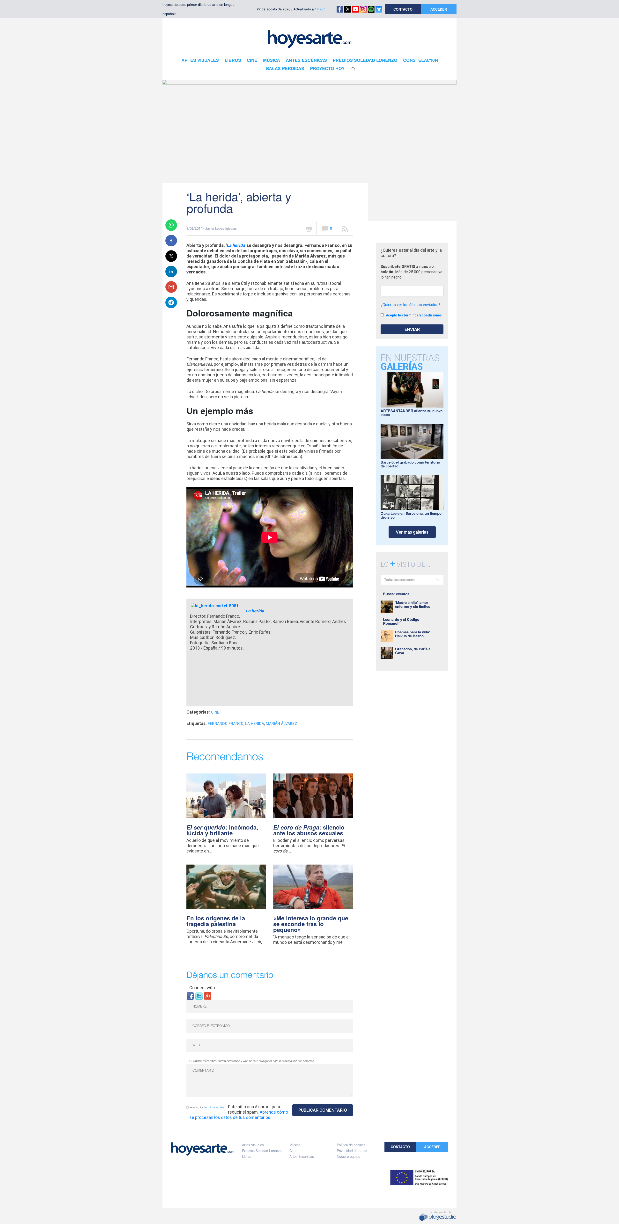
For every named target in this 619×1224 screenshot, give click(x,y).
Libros (246, 1156)
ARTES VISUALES (200, 60)
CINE (252, 60)
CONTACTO (403, 9)
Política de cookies (351, 1144)
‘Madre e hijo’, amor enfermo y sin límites (412, 604)
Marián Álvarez (281, 723)
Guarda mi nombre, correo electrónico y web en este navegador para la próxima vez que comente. (254, 1061)
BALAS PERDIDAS (285, 68)
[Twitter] (199, 995)
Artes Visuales (253, 1144)
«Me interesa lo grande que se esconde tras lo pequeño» (310, 924)
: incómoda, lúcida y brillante (222, 830)
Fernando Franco (225, 723)
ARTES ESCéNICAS (306, 60)
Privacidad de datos (352, 1150)
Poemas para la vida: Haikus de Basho (412, 634)
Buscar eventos (396, 594)
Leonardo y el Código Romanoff (401, 621)
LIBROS (233, 60)
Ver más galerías (412, 532)
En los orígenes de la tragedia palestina (215, 921)
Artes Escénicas (301, 1156)
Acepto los (207, 1107)
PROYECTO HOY (327, 68)
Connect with (202, 987)
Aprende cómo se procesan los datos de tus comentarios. (238, 1114)
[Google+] (208, 995)
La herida (254, 723)
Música (294, 1144)
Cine (215, 712)
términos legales (214, 1107)
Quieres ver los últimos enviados (410, 304)
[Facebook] (190, 995)
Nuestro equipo (348, 1156)
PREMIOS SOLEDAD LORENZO (365, 60)
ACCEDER (438, 9)
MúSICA (271, 60)
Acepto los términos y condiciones (414, 315)
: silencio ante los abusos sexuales (309, 830)
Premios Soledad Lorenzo (262, 1150)
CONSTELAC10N (420, 60)
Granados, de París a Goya (412, 651)
